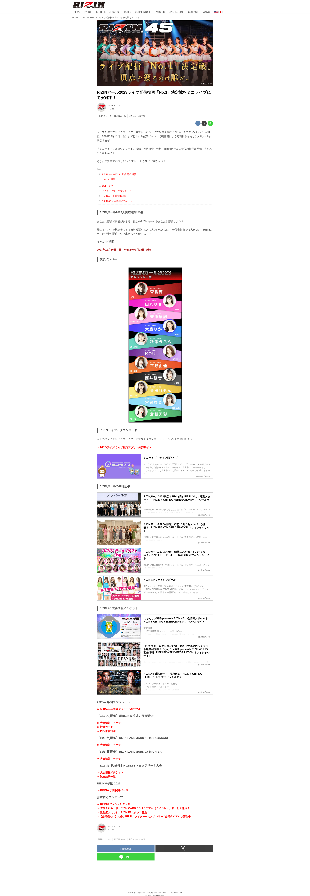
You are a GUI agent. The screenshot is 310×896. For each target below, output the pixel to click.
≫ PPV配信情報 (106, 731)
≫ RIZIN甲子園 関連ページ (112, 790)
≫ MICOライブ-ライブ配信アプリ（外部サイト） (125, 447)
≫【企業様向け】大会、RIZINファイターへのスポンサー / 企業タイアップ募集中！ (145, 816)
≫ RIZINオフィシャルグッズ (113, 804)
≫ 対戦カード (105, 727)
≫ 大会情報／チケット (110, 722)
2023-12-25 (114, 105)
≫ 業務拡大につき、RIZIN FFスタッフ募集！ (123, 812)
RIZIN (111, 108)
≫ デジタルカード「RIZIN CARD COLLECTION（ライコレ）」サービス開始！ (143, 808)
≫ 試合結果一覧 (106, 776)
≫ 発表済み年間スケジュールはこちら (119, 709)
